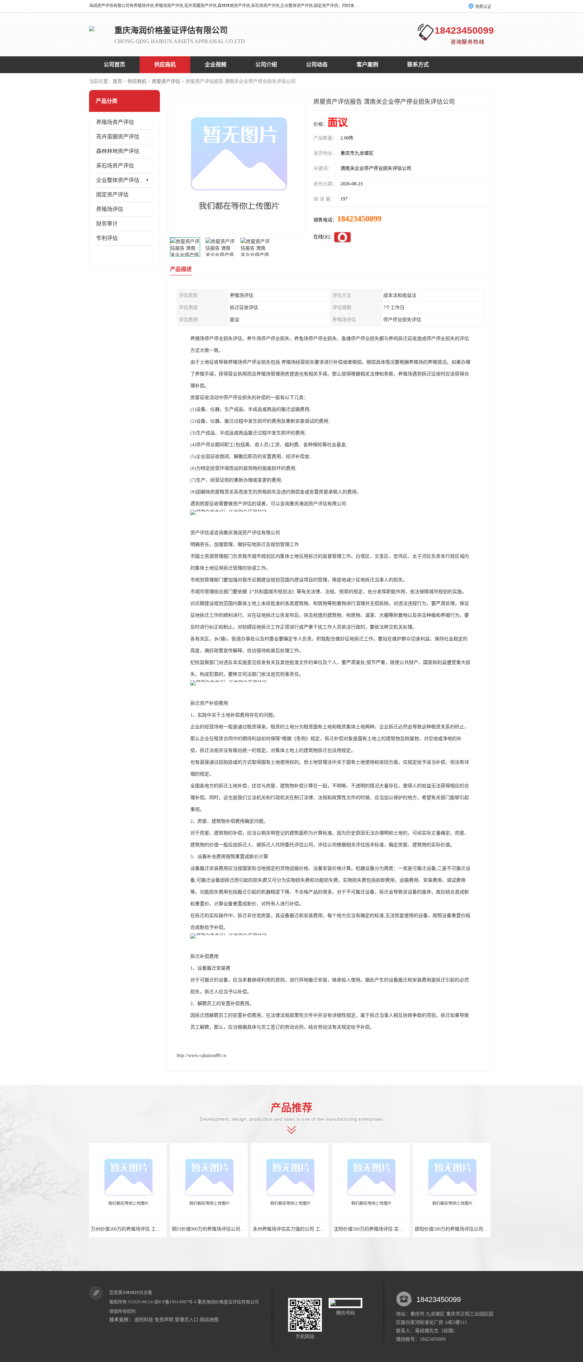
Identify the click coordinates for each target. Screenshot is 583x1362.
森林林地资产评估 (117, 151)
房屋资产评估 (166, 81)
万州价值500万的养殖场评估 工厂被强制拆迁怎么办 (144, 1229)
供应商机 (165, 64)
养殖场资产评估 (115, 122)
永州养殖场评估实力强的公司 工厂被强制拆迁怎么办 (308, 1229)
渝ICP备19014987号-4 (175, 1301)
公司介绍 (266, 64)
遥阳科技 (143, 1319)
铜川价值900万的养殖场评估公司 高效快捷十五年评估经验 (233, 1229)
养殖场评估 (109, 209)
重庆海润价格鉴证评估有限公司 (228, 1301)
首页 (117, 81)
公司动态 (317, 64)
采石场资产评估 (115, 166)
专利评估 (107, 238)
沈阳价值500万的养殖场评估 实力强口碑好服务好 (385, 1229)
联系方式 (418, 64)
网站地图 (209, 1319)
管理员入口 (186, 1319)
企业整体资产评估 (117, 180)
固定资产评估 (112, 195)
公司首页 (114, 64)
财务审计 (107, 223)
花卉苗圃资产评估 (117, 137)
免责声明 (164, 1319)
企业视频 (215, 64)
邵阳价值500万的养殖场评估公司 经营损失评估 (464, 1229)
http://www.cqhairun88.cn (201, 1055)
